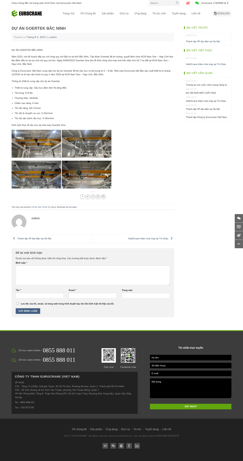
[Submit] (177, 3)
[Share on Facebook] (82, 196)
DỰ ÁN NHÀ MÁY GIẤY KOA (201, 93)
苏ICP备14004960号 (168, 435)
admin (53, 37)
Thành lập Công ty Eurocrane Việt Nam (206, 117)
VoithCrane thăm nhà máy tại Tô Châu (148, 238)
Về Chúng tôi (88, 13)
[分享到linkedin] (137, 446)
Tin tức (137, 429)
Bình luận (21, 263)
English (222, 13)
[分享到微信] (113, 446)
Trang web (127, 290)
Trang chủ (68, 13)
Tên (18, 290)
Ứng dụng (140, 13)
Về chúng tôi (79, 429)
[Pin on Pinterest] (98, 196)
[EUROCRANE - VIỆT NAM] (28, 13)
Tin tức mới (159, 13)
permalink (73, 207)
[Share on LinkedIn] (103, 196)
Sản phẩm (108, 13)
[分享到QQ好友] (121, 446)
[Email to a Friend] (93, 196)
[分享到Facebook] (129, 446)
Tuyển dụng (179, 13)
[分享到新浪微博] (105, 446)
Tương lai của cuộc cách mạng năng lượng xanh (208, 84)
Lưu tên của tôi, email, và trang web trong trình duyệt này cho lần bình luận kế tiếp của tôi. (67, 304)
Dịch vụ (124, 13)
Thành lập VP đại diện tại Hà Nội (34, 238)
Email (72, 290)
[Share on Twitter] (87, 196)
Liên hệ (196, 13)
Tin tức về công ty (49, 207)
